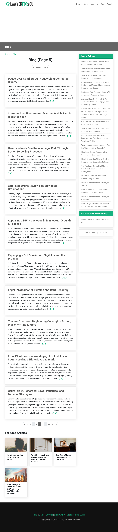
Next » (45, 67)
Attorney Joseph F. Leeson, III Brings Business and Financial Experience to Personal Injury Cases (95, 85)
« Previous (37, 67)
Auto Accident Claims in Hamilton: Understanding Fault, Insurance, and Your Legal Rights (94, 138)
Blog (102, 4)
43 (53, 424)
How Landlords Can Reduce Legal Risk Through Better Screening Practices (38, 150)
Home (78, 4)
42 (49, 424)
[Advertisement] (59, 25)
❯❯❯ (52, 101)
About (109, 4)
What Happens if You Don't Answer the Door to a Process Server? (40, 458)
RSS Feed (103, 233)
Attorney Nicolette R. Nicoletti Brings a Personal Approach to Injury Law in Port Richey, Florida (95, 102)
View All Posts (90, 233)
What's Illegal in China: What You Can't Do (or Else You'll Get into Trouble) (14, 489)
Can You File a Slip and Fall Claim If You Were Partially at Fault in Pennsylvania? (94, 169)
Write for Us (64, 515)
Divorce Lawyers (91, 4)
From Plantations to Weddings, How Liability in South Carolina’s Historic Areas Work (37, 358)
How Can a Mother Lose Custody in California (64, 457)
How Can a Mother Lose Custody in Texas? (15, 457)
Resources (74, 515)
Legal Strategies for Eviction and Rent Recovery (38, 290)
